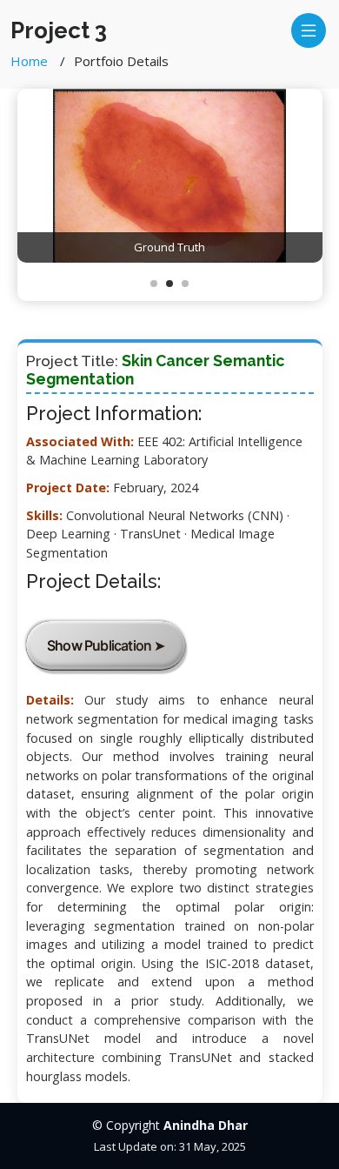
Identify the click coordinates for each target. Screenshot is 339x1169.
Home (29, 61)
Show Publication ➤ (106, 645)
